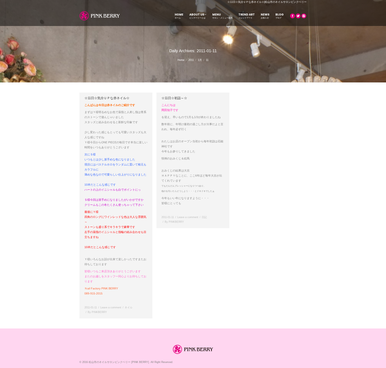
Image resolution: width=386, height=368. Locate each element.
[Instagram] (303, 16)
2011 (191, 59)
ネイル (128, 307)
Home (181, 59)
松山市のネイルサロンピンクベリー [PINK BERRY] (119, 362)
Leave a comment (110, 307)
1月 (200, 59)
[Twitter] (298, 16)
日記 (204, 217)
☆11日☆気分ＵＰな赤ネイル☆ (106, 98)
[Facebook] (292, 16)
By (97, 312)
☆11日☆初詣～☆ (174, 98)
